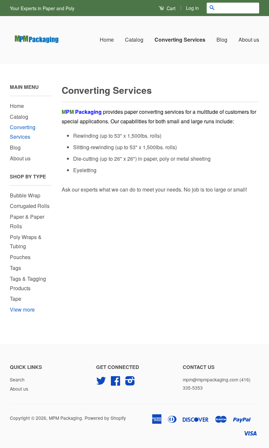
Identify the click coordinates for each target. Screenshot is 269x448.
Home (107, 39)
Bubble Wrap (25, 195)
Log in (192, 8)
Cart (170, 8)
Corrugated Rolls (30, 206)
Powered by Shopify (105, 418)
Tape (15, 298)
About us (248, 39)
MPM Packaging (65, 418)
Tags (15, 268)
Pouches (20, 257)
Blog (222, 39)
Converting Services (180, 39)
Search (17, 379)
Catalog (134, 39)
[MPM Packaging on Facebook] (115, 382)
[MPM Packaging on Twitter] (101, 382)
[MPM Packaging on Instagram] (130, 382)
